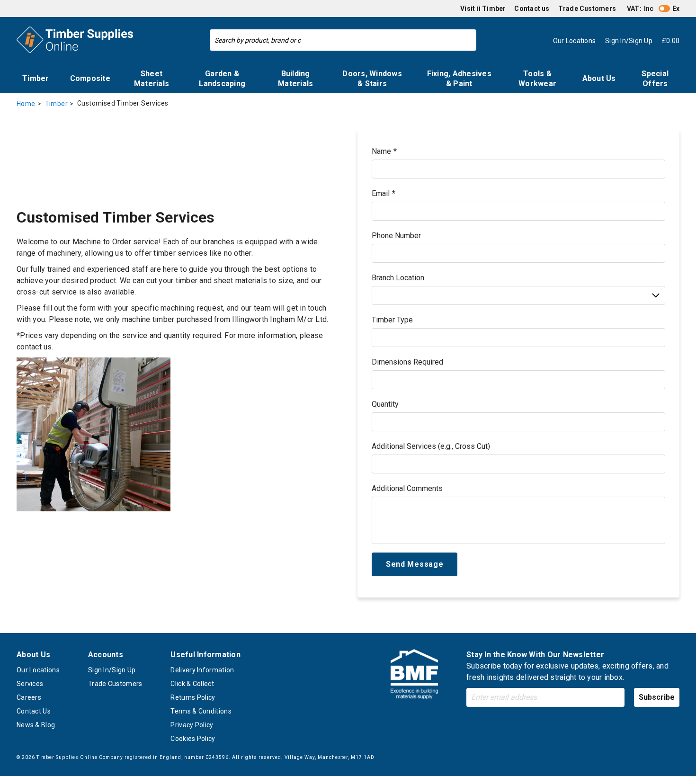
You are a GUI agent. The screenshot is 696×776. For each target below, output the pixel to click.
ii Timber (491, 8)
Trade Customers (587, 8)
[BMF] (414, 676)
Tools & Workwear (537, 78)
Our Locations (38, 670)
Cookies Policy (192, 738)
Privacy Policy (191, 725)
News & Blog (36, 725)
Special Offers (655, 78)
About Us (599, 78)
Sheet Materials (151, 78)
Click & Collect (192, 683)
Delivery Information (202, 670)
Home (26, 103)
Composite (90, 78)
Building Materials (295, 78)
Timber (35, 78)
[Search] (466, 40)
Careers (29, 697)
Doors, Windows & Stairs (372, 78)
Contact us (531, 8)
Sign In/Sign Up (112, 670)
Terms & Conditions (200, 711)
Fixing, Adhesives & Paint (459, 78)
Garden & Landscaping (222, 78)
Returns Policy (192, 697)
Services (30, 683)
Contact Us (34, 711)
